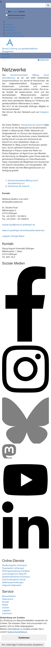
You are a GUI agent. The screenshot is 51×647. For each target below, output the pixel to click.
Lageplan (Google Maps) (13, 236)
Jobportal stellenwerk (11, 585)
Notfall (5, 604)
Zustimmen (24, 637)
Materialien (11, 27)
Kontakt (5, 601)
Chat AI (5, 579)
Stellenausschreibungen (13, 582)
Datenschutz (7, 599)
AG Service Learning (15, 35)
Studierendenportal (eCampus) (16, 576)
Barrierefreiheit (8, 596)
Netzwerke (10, 30)
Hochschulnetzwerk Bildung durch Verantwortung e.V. (23, 182)
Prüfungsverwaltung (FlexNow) (16, 570)
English (44, 59)
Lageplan (6, 610)
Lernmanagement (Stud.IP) (14, 573)
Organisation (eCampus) (13, 568)
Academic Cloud (17, 579)
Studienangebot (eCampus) (14, 565)
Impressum (7, 613)
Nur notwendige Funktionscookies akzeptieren (22, 644)
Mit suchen (16, 11)
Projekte (9, 24)
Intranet (5, 607)
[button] (5, 54)
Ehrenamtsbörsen (14, 33)
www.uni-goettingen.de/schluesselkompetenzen (23, 230)
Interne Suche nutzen (16, 15)
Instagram (44, 111)
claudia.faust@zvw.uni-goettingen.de (18, 224)
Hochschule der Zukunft (18, 186)
